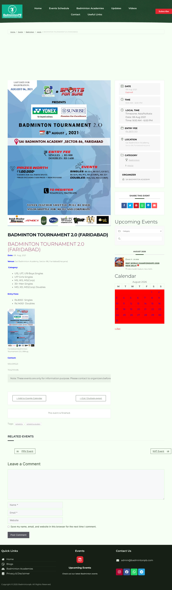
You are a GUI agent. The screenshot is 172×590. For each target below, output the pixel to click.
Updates (116, 8)
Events (20, 32)
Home (38, 8)
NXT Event (158, 451)
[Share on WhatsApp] (142, 205)
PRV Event (27, 451)
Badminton (30, 32)
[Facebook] (126, 572)
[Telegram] (141, 572)
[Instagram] (119, 572)
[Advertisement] (86, 57)
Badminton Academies (90, 8)
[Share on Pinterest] (136, 205)
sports (39, 32)
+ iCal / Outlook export (91, 398)
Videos (133, 8)
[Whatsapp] (134, 572)
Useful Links (95, 14)
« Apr (118, 328)
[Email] (154, 205)
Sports (19, 424)
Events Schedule (59, 8)
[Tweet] (130, 205)
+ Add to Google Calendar (29, 398)
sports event (33, 424)
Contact (75, 14)
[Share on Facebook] (124, 205)
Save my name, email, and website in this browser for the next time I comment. (53, 526)
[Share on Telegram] (148, 205)
